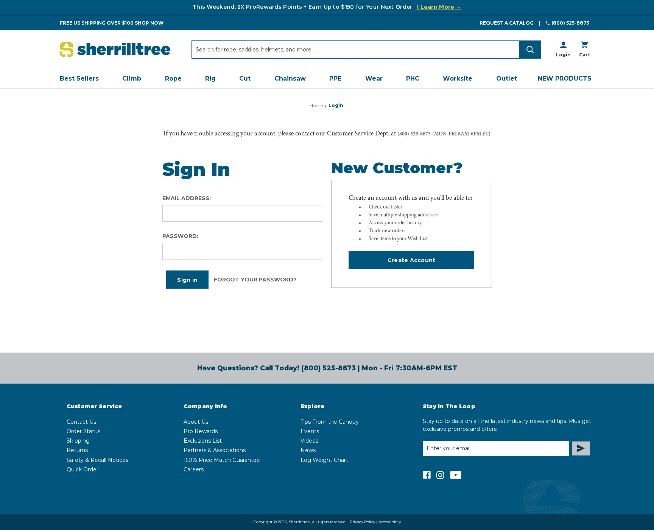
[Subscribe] (580, 448)
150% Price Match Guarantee (222, 460)
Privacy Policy (362, 521)
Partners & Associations (215, 450)
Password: (180, 236)
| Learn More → (439, 6)
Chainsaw (290, 78)
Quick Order (82, 469)
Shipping (78, 440)
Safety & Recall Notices (97, 460)
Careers (194, 469)
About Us (196, 421)
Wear (374, 78)
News (308, 450)
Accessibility (389, 521)
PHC (412, 78)
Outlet (506, 78)
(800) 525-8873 (570, 23)
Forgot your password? (255, 279)
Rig (210, 78)
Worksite (457, 78)
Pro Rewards (201, 431)
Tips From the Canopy (330, 421)
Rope (173, 78)
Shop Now (149, 23)
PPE (335, 78)
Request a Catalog (507, 23)
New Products (565, 78)
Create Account (412, 260)
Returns (77, 450)
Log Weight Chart (324, 460)
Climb (131, 78)
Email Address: (186, 198)
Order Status (83, 431)
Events (310, 431)
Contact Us (81, 421)
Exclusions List (203, 440)
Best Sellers (79, 78)
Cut (245, 78)
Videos (309, 440)
